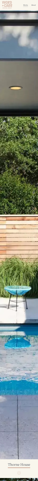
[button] (19, 473)
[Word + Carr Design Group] (7, 4)
